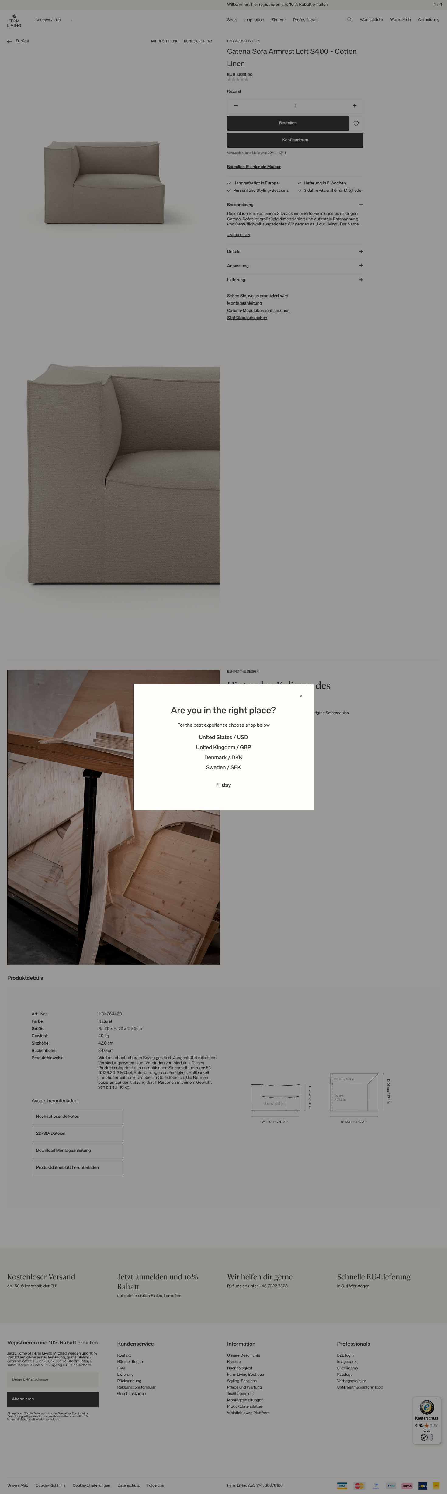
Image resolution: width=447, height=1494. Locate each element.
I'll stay (223, 785)
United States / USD (223, 738)
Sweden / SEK (223, 768)
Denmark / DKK (223, 758)
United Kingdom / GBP (223, 748)
